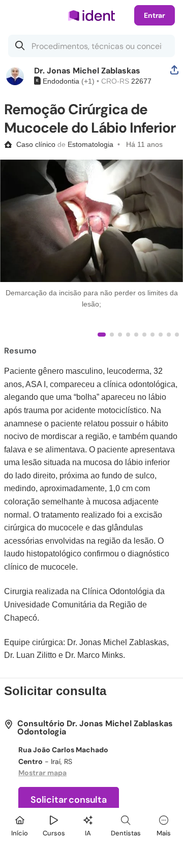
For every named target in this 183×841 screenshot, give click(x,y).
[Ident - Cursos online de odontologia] (91, 15)
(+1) (87, 81)
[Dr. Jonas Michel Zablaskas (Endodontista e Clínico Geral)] (15, 76)
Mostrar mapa (42, 772)
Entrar (154, 15)
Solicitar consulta (68, 800)
